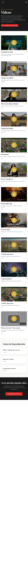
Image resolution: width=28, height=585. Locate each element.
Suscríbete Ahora (14, 394)
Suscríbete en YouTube (10, 25)
